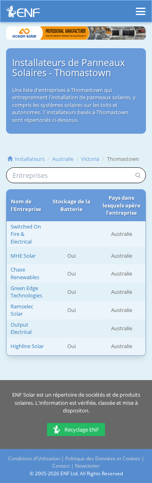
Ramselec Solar (22, 310)
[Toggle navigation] (141, 7)
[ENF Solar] (23, 13)
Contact (61, 465)
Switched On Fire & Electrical (26, 234)
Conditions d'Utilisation (34, 458)
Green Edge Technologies (26, 291)
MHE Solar (23, 255)
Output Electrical (21, 328)
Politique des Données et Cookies (102, 458)
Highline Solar (27, 346)
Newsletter (87, 465)
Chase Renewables (25, 273)
